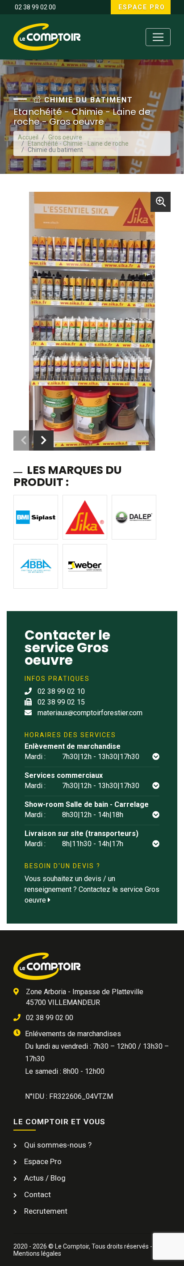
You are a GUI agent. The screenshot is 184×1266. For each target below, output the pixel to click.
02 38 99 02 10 (60, 691)
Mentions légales (37, 1253)
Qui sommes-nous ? (57, 1144)
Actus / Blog (44, 1177)
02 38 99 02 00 (34, 7)
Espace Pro (140, 7)
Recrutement (44, 1211)
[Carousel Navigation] (33, 440)
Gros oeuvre (65, 137)
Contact (36, 1194)
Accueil (28, 137)
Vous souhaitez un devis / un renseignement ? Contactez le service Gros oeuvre (92, 889)
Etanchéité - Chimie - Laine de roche (78, 143)
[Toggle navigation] (158, 37)
